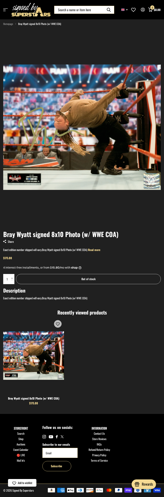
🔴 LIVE (21, 455)
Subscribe (57, 466)
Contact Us (99, 433)
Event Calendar (20, 449)
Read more (94, 250)
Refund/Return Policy (99, 449)
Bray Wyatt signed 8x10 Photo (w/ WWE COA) (33, 398)
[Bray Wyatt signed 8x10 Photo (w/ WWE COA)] (33, 356)
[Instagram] (44, 436)
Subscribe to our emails (56, 444)
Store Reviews (99, 439)
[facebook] (57, 436)
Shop (20, 439)
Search (20, 433)
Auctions (21, 444)
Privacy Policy (99, 455)
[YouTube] (51, 436)
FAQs (99, 444)
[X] (62, 436)
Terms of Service (99, 460)
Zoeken (108, 10)
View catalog (5, 9)
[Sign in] (143, 9)
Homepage (8, 24)
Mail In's (21, 460)
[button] (12, 275)
